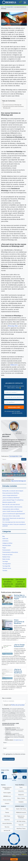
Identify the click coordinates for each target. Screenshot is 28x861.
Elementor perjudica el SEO (9, 502)
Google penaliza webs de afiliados (10, 509)
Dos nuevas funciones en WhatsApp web (12, 104)
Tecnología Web (6, 566)
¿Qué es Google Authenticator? (10, 495)
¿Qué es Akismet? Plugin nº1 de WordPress (12, 500)
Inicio (2, 7)
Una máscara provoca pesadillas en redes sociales (20, 583)
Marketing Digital (6, 545)
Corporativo (21, 791)
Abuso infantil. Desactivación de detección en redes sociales (13, 519)
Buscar (24, 459)
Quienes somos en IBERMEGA (7, 788)
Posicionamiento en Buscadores (10, 552)
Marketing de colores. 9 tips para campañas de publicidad (14, 525)
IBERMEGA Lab (7, 796)
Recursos (7, 827)
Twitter (19, 778)
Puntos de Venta (7, 799)
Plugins (4, 547)
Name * (5, 742)
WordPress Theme (21, 828)
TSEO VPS (21, 825)
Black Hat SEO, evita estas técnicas (11, 504)
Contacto (7, 803)
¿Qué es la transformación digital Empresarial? (13, 513)
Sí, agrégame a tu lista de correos (14, 754)
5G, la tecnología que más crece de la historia (13, 522)
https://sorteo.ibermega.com (18, 480)
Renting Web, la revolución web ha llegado (12, 490)
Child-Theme (7, 816)
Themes (7, 812)
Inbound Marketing (7, 823)
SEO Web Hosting (21, 821)
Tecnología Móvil (9, 7)
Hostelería (21, 801)
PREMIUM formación (21, 812)
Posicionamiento (6, 550)
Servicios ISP (7, 830)
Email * (5, 748)
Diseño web (5, 538)
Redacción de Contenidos (21, 816)
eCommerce (5, 540)
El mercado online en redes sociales (11, 516)
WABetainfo (14, 365)
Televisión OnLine (6, 568)
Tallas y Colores (21, 798)
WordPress (7, 819)
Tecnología (5, 561)
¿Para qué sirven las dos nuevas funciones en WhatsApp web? (13, 107)
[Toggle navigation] (25, 2)
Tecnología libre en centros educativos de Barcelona (7, 583)
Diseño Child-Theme (21, 808)
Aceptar (14, 859)
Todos (20, 787)
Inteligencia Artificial (7, 543)
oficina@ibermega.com (18, 740)
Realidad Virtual (6, 556)
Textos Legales (7, 792)
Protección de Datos (7, 554)
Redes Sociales (6, 559)
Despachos (21, 794)
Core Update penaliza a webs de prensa (12, 506)
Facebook (9, 778)
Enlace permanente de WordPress (10, 493)
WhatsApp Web (13, 326)
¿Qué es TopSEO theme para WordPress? (12, 511)
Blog (21, 456)
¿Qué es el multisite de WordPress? (10, 497)
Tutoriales (4, 570)
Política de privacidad (17, 705)
